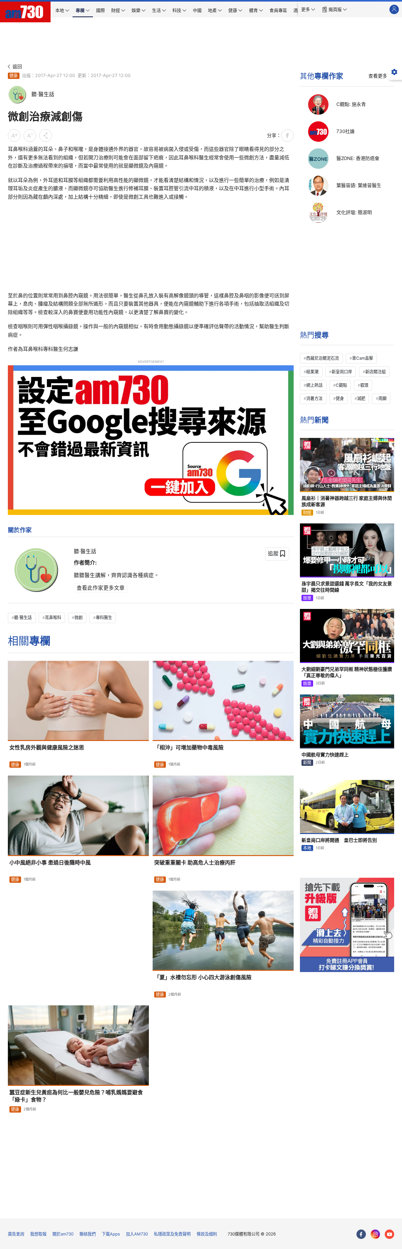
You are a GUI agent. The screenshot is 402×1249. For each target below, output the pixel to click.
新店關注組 (375, 371)
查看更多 (377, 76)
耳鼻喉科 (53, 617)
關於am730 (62, 1233)
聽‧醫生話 (85, 551)
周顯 (382, 398)
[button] (308, 9)
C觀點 (341, 385)
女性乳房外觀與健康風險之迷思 (46, 747)
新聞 (307, 762)
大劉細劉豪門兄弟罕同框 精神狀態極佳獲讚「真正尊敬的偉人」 (347, 672)
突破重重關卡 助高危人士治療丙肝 (195, 862)
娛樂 (307, 597)
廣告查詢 (16, 1233)
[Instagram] (375, 1234)
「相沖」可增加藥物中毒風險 (189, 747)
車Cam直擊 (362, 358)
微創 (78, 617)
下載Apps (111, 1233)
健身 (340, 398)
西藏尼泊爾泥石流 (322, 358)
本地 (307, 847)
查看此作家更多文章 (101, 588)
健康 (13, 75)
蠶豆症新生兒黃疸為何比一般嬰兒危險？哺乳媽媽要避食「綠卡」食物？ (76, 1096)
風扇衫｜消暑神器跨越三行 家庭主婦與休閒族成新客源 (347, 501)
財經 (307, 512)
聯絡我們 (87, 1233)
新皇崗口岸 (342, 371)
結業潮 (312, 371)
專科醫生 (104, 617)
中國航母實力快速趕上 (325, 755)
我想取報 (38, 1233)
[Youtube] (389, 1234)
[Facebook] (361, 1234)
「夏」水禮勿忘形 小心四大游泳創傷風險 (203, 977)
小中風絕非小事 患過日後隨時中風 (50, 862)
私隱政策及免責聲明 (172, 1233)
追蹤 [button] (273, 553)
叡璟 (364, 385)
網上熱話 (314, 385)
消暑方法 (314, 398)
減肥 (361, 398)
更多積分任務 (234, 1209)
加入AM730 (137, 1233)
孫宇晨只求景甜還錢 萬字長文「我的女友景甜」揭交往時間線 (347, 587)
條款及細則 (207, 1233)
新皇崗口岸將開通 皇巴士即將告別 (339, 840)
